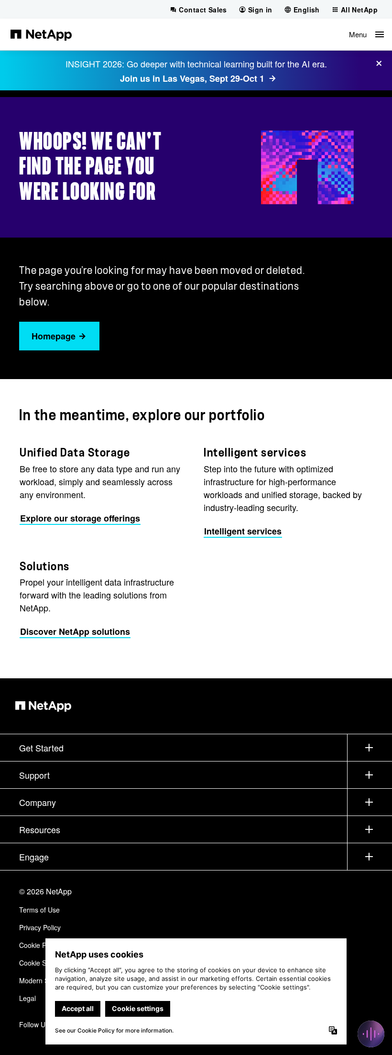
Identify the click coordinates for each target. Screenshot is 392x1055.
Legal (27, 998)
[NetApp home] (41, 34)
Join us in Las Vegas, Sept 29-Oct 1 (192, 78)
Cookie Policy (39, 945)
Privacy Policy (40, 927)
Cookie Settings (42, 963)
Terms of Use (39, 909)
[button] (366, 34)
